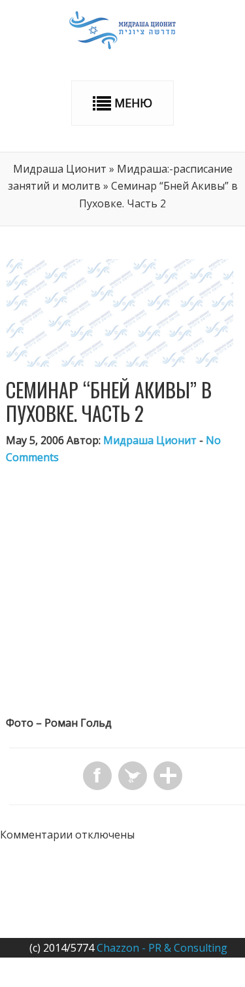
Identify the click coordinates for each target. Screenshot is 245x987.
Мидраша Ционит (59, 169)
